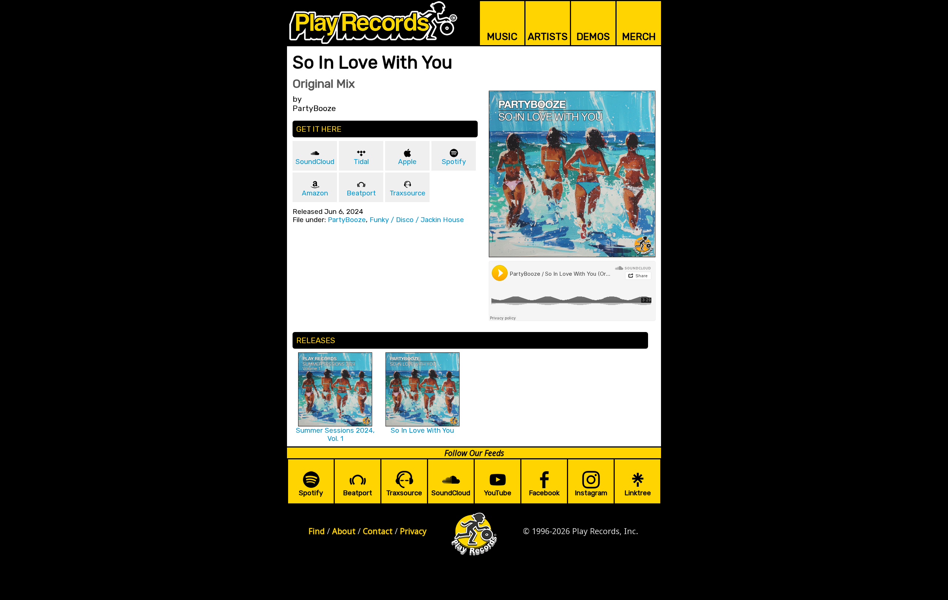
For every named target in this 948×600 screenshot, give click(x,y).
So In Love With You (422, 430)
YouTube (497, 493)
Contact (378, 531)
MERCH (639, 37)
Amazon (315, 193)
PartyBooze (347, 220)
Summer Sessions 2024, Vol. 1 (335, 434)
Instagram (591, 493)
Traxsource (407, 193)
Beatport (361, 193)
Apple (407, 162)
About (344, 531)
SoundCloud (315, 162)
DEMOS (593, 37)
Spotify (454, 162)
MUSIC (502, 37)
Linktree (637, 493)
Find (316, 531)
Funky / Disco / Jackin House (417, 220)
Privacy (413, 531)
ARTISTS (548, 37)
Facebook (544, 493)
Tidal (361, 162)
